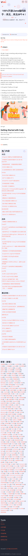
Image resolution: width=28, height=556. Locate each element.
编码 (24, 469)
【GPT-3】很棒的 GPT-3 (8, 178)
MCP (15, 399)
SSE (17, 432)
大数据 (2, 455)
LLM (2, 366)
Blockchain (3, 412)
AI (1, 392)
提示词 (13, 373)
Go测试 (10, 405)
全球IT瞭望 (3, 527)
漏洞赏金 (18, 484)
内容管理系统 (4, 482)
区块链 (2, 390)
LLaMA (17, 403)
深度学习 (21, 375)
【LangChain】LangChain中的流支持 (11, 253)
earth (7, 445)
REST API (20, 405)
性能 (16, 501)
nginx (12, 445)
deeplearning (4, 510)
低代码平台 (3, 414)
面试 (16, 492)
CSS (19, 408)
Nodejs (2, 416)
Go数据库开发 (18, 460)
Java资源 (10, 503)
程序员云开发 (4, 539)
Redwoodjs (3, 388)
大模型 (7, 373)
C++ (16, 394)
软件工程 (18, 445)
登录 (2, 144)
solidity (7, 492)
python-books (18, 482)
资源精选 (3, 364)
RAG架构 (21, 416)
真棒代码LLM (5, 314)
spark (11, 473)
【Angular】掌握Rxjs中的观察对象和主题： (12, 157)
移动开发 (19, 423)
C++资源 (20, 455)
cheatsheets (17, 495)
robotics (20, 488)
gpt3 (15, 447)
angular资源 (4, 495)
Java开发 (4, 271)
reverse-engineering (17, 486)
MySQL (11, 482)
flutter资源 (15, 506)
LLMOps (16, 381)
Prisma (2, 395)
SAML (21, 421)
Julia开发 (4, 334)
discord (16, 466)
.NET (21, 453)
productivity (17, 469)
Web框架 (12, 442)
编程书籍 (22, 493)
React (2, 373)
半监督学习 (22, 466)
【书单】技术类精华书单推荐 (9, 312)
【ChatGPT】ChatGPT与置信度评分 (10, 180)
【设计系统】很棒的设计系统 (9, 203)
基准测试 (23, 442)
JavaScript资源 (13, 508)
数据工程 (3, 488)
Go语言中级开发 (12, 388)
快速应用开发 (4, 403)
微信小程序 (7, 457)
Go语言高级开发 (5, 394)
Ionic (21, 473)
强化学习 (3, 501)
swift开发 (9, 488)
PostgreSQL (18, 384)
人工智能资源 (10, 493)
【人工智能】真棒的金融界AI (9, 339)
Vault (12, 464)
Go (22, 364)
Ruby (2, 429)
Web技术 (7, 377)
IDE (13, 484)
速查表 (10, 495)
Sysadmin (22, 501)
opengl (8, 484)
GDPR (8, 420)
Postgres (3, 460)
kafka (2, 407)
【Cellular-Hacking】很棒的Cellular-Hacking (13, 320)
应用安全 (14, 451)
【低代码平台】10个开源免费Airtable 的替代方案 (14, 231)
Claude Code (4, 431)
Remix (19, 434)
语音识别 (8, 401)
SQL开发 (4, 301)
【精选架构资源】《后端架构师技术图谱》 (12, 164)
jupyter (2, 449)
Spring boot (22, 464)
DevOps (4, 172)
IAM (7, 442)
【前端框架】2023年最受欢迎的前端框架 (12, 251)
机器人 (13, 410)
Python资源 (15, 457)
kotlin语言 (18, 477)
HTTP (14, 462)
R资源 (15, 497)
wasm (15, 397)
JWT (2, 423)
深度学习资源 (9, 466)
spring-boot (4, 427)
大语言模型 (4, 259)
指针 (10, 462)
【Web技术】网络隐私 (7, 336)
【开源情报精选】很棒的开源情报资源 (11, 284)
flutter (13, 429)
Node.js (6, 440)
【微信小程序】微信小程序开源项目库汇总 (12, 211)
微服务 (10, 399)
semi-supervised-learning (7, 468)
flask (8, 501)
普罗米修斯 (3, 469)
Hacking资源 (16, 499)
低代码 (2, 442)
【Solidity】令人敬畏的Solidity (9, 206)
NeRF (15, 471)
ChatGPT (4, 224)
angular (14, 366)
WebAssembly (15, 407)
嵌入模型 (10, 469)
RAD (10, 510)
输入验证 (11, 458)
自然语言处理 (21, 388)
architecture (19, 468)
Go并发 (13, 423)
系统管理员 (3, 503)
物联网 (10, 427)
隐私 (18, 425)
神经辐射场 (22, 471)
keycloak (3, 447)
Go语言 (17, 364)
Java (2, 377)
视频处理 (3, 477)
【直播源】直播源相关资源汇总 (9, 221)
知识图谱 (8, 449)
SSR (2, 440)
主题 (23, 444)
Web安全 (10, 412)
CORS (17, 442)
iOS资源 (3, 506)
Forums (3, 524)
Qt (1, 471)
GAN (22, 449)
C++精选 (3, 493)
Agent (14, 395)
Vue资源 (9, 506)
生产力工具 (9, 447)
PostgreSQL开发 (5, 464)
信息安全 (7, 429)
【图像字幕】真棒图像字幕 (8, 309)
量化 (10, 499)
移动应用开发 (18, 440)
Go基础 (19, 373)
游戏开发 (19, 410)
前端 (5, 471)
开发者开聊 (3, 533)
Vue (8, 375)
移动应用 (3, 425)
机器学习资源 (11, 414)
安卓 (10, 383)
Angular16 (3, 421)
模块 (2, 462)
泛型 (6, 462)
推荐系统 (7, 407)
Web (23, 484)
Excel (16, 416)
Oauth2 (14, 444)
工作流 (20, 447)
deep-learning (10, 477)
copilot (14, 434)
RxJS (21, 438)
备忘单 (16, 493)
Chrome (3, 432)
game (17, 481)
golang (17, 368)
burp (9, 479)
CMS (15, 408)
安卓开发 (18, 490)
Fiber (20, 458)
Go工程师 (10, 370)
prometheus (16, 449)
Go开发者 (17, 371)
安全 (7, 390)
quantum (3, 481)
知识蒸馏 (12, 490)
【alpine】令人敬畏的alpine (9, 214)
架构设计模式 (4, 499)
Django (2, 453)
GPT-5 (18, 429)
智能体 (2, 379)
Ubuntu (3, 436)
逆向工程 (8, 451)
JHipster (22, 457)
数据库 (8, 486)
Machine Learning (10, 453)
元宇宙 (2, 473)
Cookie (21, 377)
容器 (21, 492)
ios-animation (4, 490)
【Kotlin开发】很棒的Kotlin (8, 175)
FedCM (2, 401)
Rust (6, 399)
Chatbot (14, 479)
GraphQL (6, 392)
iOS (11, 392)
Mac (2, 457)
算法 (2, 399)
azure (23, 445)
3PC (13, 432)
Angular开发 (15, 401)
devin (2, 418)
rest (15, 488)
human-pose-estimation (15, 475)
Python (2, 375)
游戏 (13, 481)
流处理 (16, 473)
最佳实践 (15, 438)
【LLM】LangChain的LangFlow (9, 273)
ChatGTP (10, 371)
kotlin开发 (3, 479)
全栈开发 (12, 390)
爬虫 (12, 492)
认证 (14, 425)
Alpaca (9, 421)
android (9, 379)
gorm (15, 405)
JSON (19, 395)
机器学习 (3, 370)
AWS (12, 394)
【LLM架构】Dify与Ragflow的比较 (10, 256)
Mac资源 (18, 505)
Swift (11, 416)
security (9, 425)
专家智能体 (19, 431)
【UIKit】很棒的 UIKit (7, 167)
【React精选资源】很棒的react (9, 201)
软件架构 (22, 392)
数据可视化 (9, 397)
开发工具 (9, 438)
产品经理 (15, 383)
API (21, 427)
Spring (2, 451)
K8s (16, 464)
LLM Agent (8, 418)
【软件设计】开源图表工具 (8, 323)
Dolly (11, 440)
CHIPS (8, 432)
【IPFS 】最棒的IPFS (7, 331)
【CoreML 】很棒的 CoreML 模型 (10, 298)
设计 (12, 501)
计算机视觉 (21, 397)
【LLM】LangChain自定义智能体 (10, 276)
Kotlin (21, 412)
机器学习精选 (17, 503)
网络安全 (16, 427)
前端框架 (15, 379)
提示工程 (3, 371)
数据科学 (16, 392)
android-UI (11, 505)
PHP (7, 416)
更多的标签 (3, 512)
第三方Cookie (14, 386)
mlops (2, 386)
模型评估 (15, 436)
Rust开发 (21, 508)
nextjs (16, 412)
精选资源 (14, 377)
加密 (6, 458)
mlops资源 (9, 497)
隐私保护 (8, 395)
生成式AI (11, 403)
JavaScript (3, 381)
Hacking (8, 455)
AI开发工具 (11, 431)
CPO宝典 (3, 530)
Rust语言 (10, 471)
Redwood (3, 420)
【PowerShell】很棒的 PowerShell (10, 325)
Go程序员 (17, 370)
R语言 (2, 466)
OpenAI (18, 390)
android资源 (4, 505)
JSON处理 (7, 423)
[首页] (3, 2)
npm (19, 479)
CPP (7, 473)
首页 (12, 17)
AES (2, 458)
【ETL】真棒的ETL (6, 328)
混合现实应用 (5, 209)
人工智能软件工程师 (5, 434)
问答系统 (3, 438)
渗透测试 (14, 455)
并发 (19, 444)
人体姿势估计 (4, 475)
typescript (3, 384)
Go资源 (18, 414)
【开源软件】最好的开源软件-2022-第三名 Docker (14, 295)
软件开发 (21, 436)
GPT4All (9, 436)
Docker (20, 451)
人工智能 (7, 366)
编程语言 (15, 421)
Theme (2, 445)
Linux (23, 390)
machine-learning (5, 410)
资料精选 (10, 384)
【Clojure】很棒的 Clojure (8, 349)
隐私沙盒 (21, 399)
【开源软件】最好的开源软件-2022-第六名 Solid (13, 346)
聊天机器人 (3, 383)
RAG (21, 383)
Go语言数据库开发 (5, 444)
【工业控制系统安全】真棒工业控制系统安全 (13, 170)
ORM (16, 458)
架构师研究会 (4, 536)
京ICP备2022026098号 (11, 549)
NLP (7, 386)
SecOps (2, 497)
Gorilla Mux (10, 460)
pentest (3, 484)
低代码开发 (3, 405)
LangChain (10, 368)
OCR (8, 481)
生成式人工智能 (16, 420)
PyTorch (3, 486)
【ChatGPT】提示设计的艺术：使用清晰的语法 (13, 306)
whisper (21, 394)
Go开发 (3, 239)
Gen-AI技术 (5, 50)
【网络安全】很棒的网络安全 (9, 198)
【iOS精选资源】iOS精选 (8, 183)
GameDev (3, 408)
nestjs (2, 492)
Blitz (14, 418)
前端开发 (3, 368)
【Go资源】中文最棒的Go (8, 186)
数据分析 (10, 408)
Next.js (10, 381)
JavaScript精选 (4, 508)
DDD (20, 497)
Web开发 (13, 375)
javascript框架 (20, 418)
